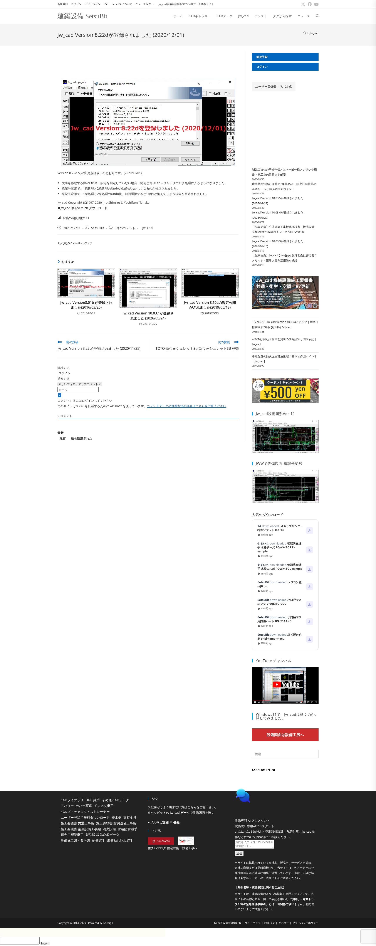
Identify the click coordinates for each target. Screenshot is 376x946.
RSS (106, 4)
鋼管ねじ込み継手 (120, 840)
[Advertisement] (148, 61)
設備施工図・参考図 (75, 840)
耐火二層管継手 (72, 834)
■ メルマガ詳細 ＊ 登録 (164, 822)
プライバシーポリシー (305, 934)
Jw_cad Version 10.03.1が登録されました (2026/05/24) (148, 315)
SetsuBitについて (122, 4)
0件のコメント (125, 228)
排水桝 (116, 817)
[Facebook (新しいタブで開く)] (309, 4)
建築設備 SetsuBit (82, 16)
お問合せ (269, 934)
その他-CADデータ (115, 800)
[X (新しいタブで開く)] (303, 4)
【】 (260, 898)
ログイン (76, 4)
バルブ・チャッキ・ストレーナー (85, 811)
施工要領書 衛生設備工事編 (81, 829)
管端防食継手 (127, 829)
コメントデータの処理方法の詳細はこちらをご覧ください (186, 406)
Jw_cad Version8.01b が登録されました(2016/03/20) (86, 305)
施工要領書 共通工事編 (77, 823)
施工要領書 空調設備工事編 (116, 823)
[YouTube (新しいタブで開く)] (316, 4)
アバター (67, 805)
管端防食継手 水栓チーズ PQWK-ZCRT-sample (279, 547)
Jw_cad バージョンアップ (78, 243)
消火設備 (109, 829)
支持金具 (129, 817)
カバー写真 (84, 805)
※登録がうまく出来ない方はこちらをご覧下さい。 (183, 807)
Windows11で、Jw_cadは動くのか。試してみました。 (287, 716)
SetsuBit (97, 228)
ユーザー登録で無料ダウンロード (85, 817)
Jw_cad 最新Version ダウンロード (83, 208)
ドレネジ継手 (104, 805)
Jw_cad (314, 33)
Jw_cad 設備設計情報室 (227, 934)
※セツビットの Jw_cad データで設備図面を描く (181, 812)
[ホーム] (304, 33)
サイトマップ (252, 934)
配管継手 (98, 840)
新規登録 (62, 4)
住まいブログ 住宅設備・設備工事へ (172, 848)
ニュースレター (144, 4)
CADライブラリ (72, 800)
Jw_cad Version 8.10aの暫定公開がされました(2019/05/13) (210, 305)
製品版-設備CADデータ (102, 834)
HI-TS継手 (93, 800)
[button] (275, 806)
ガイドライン (93, 4)
